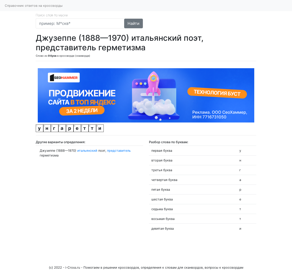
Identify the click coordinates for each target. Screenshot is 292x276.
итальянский (87, 151)
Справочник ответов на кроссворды (34, 6)
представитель (119, 151)
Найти (133, 23)
